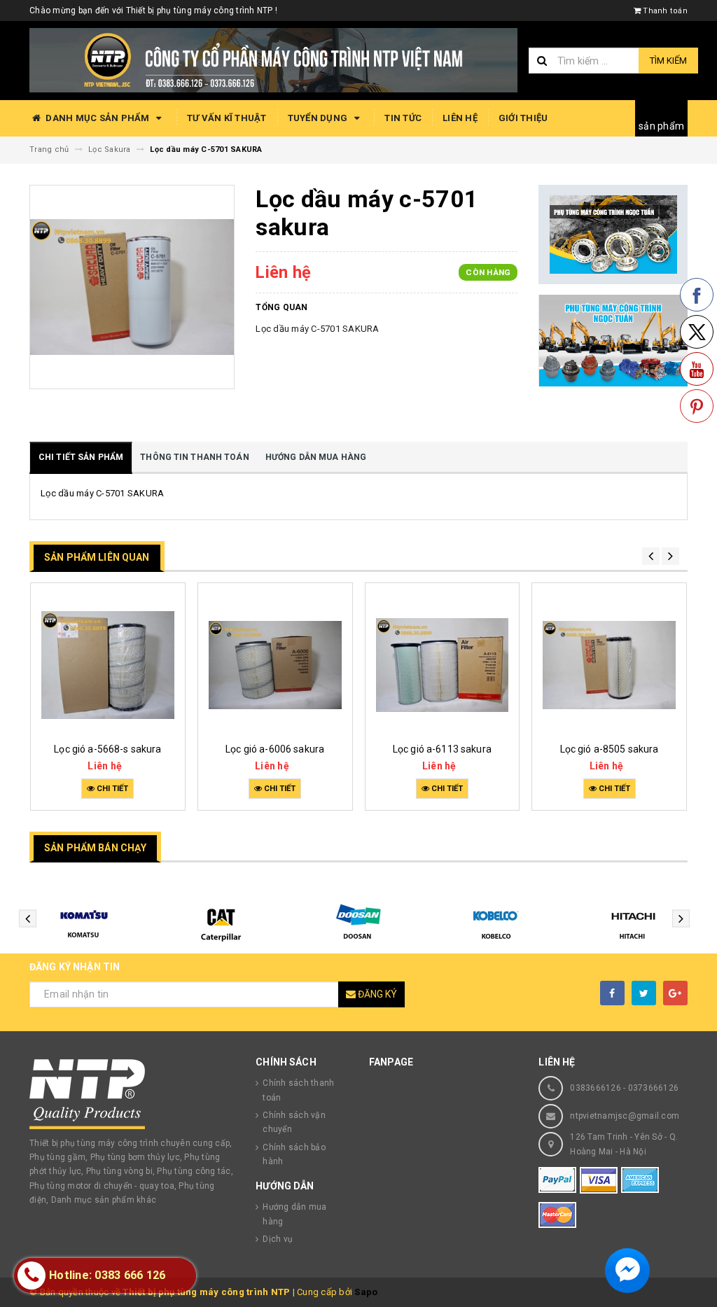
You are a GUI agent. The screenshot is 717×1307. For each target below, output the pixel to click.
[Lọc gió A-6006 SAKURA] (275, 665)
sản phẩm (661, 126)
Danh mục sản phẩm (97, 118)
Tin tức (403, 118)
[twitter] (644, 993)
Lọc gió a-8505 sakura (609, 749)
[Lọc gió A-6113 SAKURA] (442, 665)
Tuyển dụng (319, 118)
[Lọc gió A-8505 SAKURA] (609, 665)
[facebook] (612, 993)
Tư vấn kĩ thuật (227, 118)
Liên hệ (460, 118)
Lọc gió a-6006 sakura (274, 749)
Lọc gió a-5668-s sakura (107, 749)
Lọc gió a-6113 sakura (442, 749)
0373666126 (653, 1088)
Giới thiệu (523, 118)
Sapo (365, 1292)
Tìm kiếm (668, 60)
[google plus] (675, 993)
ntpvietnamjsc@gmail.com (624, 1116)
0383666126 (595, 1088)
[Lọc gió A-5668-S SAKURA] (107, 665)
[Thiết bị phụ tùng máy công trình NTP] (132, 1094)
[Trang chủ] (273, 59)
